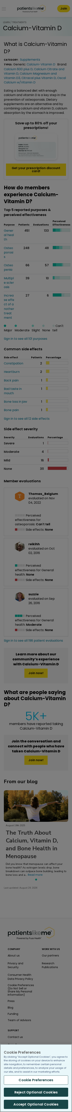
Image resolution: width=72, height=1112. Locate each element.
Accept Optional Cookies (35, 1104)
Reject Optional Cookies (36, 1092)
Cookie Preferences (36, 1080)
